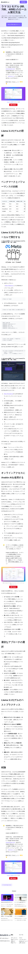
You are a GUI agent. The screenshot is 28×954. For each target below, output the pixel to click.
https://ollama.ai (9, 285)
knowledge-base (7, 884)
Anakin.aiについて (23, 941)
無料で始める (13, 104)
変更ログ (13, 941)
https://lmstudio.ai (8, 393)
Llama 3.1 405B (10, 875)
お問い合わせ (22, 942)
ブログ (20, 937)
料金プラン (13, 942)
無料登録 (23, 2)
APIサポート (11, 76)
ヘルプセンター (22, 939)
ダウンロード (14, 937)
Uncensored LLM (10, 69)
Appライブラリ (14, 939)
